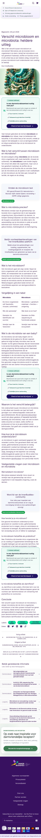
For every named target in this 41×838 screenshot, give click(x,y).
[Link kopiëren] (25, 626)
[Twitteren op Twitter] (13, 626)
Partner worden (20, 797)
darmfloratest (16, 459)
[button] (33, 3)
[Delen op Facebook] (8, 626)
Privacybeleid (20, 779)
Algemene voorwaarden (20, 776)
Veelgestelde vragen (20, 801)
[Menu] (4, 3)
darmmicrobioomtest (29, 415)
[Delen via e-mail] (21, 626)
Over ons (20, 793)
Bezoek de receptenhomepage (20, 748)
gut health (12, 622)
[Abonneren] (36, 820)
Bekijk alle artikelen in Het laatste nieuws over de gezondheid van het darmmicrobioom (20, 653)
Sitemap (20, 805)
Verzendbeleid (20, 783)
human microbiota (22, 622)
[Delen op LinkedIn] (17, 626)
